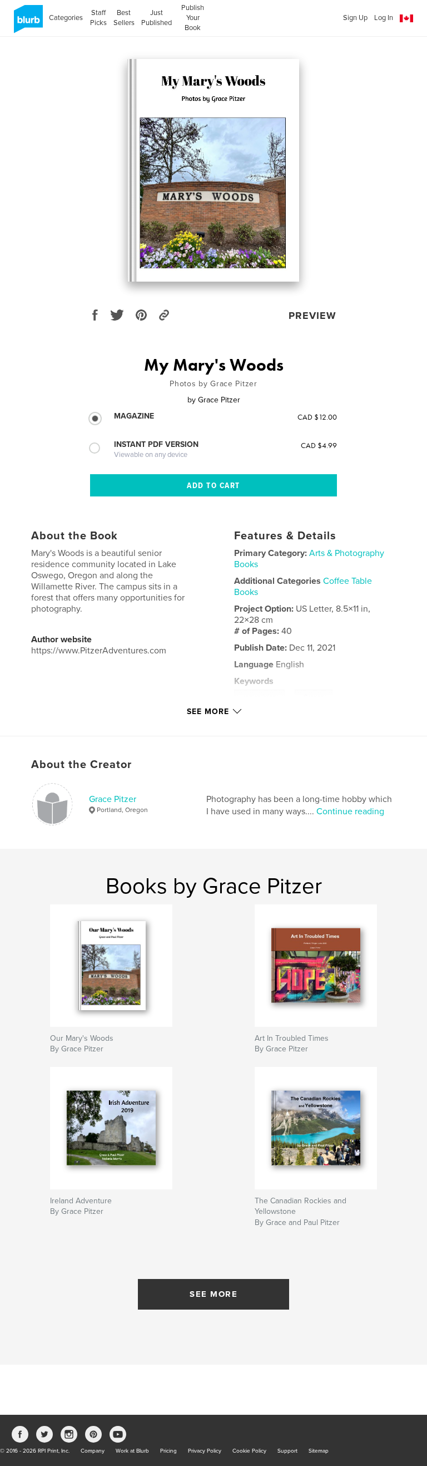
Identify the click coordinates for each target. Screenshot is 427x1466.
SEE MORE (213, 1294)
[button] (406, 19)
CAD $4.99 (319, 445)
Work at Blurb (132, 1451)
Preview (312, 315)
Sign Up (355, 17)
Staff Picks (98, 17)
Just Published (156, 17)
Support (287, 1451)
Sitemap (319, 1451)
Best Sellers (124, 17)
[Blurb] (26, 23)
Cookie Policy (249, 1451)
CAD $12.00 (317, 417)
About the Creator (81, 764)
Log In (383, 17)
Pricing (168, 1451)
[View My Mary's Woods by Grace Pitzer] (213, 170)
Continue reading (350, 811)
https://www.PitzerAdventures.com (98, 650)
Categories (66, 17)
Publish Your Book (192, 17)
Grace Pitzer (112, 799)
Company (93, 1451)
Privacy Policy (204, 1451)
